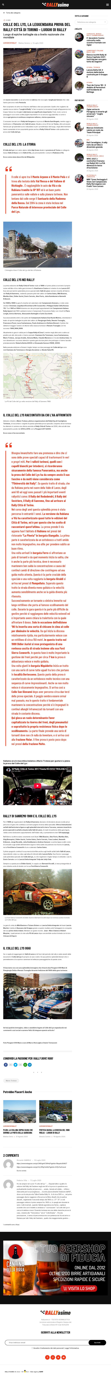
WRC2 (101, 156)
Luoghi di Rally (9, 43)
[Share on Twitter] (15, 1065)
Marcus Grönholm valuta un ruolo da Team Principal (95, 130)
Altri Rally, (92, 175)
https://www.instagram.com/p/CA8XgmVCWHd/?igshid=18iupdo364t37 (42, 1163)
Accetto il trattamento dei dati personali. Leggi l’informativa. (56, 1348)
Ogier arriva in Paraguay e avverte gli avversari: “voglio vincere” (97, 112)
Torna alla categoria (13, 13)
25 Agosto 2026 (92, 135)
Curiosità (91, 177)
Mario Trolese (11, 1081)
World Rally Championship (95, 34)
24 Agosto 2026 (92, 171)
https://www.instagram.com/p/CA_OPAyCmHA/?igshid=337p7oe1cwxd (41, 1167)
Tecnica (96, 67)
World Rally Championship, (93, 155)
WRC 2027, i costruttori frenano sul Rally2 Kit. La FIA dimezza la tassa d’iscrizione (96, 163)
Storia (89, 82)
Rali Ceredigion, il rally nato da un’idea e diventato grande (97, 144)
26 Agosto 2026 (92, 119)
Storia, (90, 67)
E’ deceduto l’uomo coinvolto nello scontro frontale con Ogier (96, 41)
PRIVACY (103, 1372)
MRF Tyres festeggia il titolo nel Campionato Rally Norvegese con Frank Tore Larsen (97, 182)
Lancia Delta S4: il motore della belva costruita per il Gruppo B (97, 73)
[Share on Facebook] (6, 1065)
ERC (93, 52)
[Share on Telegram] (30, 1065)
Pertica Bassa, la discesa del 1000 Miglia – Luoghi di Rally (54, 1131)
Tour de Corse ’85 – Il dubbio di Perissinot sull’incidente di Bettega (96, 88)
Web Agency (34, 1372)
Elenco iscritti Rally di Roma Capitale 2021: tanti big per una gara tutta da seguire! (96, 58)
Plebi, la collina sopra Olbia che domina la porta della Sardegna (18, 1131)
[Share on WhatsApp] (25, 1065)
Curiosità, (91, 34)
